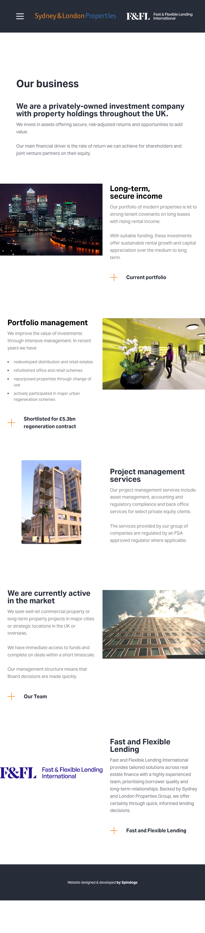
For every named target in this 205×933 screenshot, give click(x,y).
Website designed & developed (103, 882)
